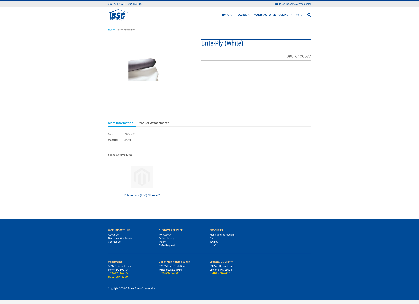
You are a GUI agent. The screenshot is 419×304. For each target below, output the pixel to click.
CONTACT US (135, 4)
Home (111, 29)
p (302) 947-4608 (169, 273)
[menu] (261, 15)
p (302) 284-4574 (118, 273)
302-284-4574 (116, 4)
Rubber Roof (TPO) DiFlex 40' (142, 195)
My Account (165, 234)
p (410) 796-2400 (220, 273)
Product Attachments (153, 123)
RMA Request (167, 245)
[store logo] (118, 14)
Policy (162, 241)
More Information (120, 123)
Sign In (277, 3)
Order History (166, 238)
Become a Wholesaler (120, 238)
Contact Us (114, 241)
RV (211, 238)
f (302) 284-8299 (118, 276)
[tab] (122, 123)
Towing (214, 241)
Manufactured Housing (222, 234)
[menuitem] (226, 15)
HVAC (213, 245)
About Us (113, 234)
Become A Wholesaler (298, 3)
